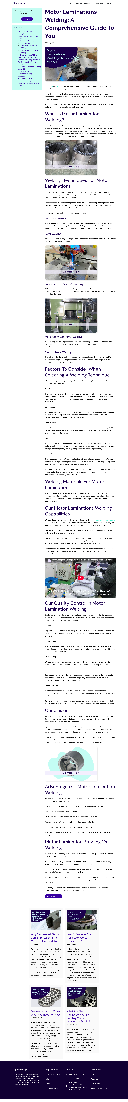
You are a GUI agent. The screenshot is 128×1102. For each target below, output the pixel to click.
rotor (59, 86)
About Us (78, 3)
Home (71, 3)
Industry (49, 1079)
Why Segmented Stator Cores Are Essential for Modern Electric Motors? (45, 938)
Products (87, 3)
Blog (92, 1074)
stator (50, 86)
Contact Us (111, 3)
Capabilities (98, 3)
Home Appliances (52, 1088)
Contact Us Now (53, 896)
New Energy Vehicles (53, 1074)
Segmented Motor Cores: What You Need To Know (46, 1013)
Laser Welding (25, 43)
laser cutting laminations (105, 520)
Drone (48, 1084)
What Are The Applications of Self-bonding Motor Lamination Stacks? (79, 1016)
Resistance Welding (27, 41)
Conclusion (22, 76)
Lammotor (21, 1069)
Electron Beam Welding (28, 55)
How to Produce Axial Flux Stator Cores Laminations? (79, 938)
